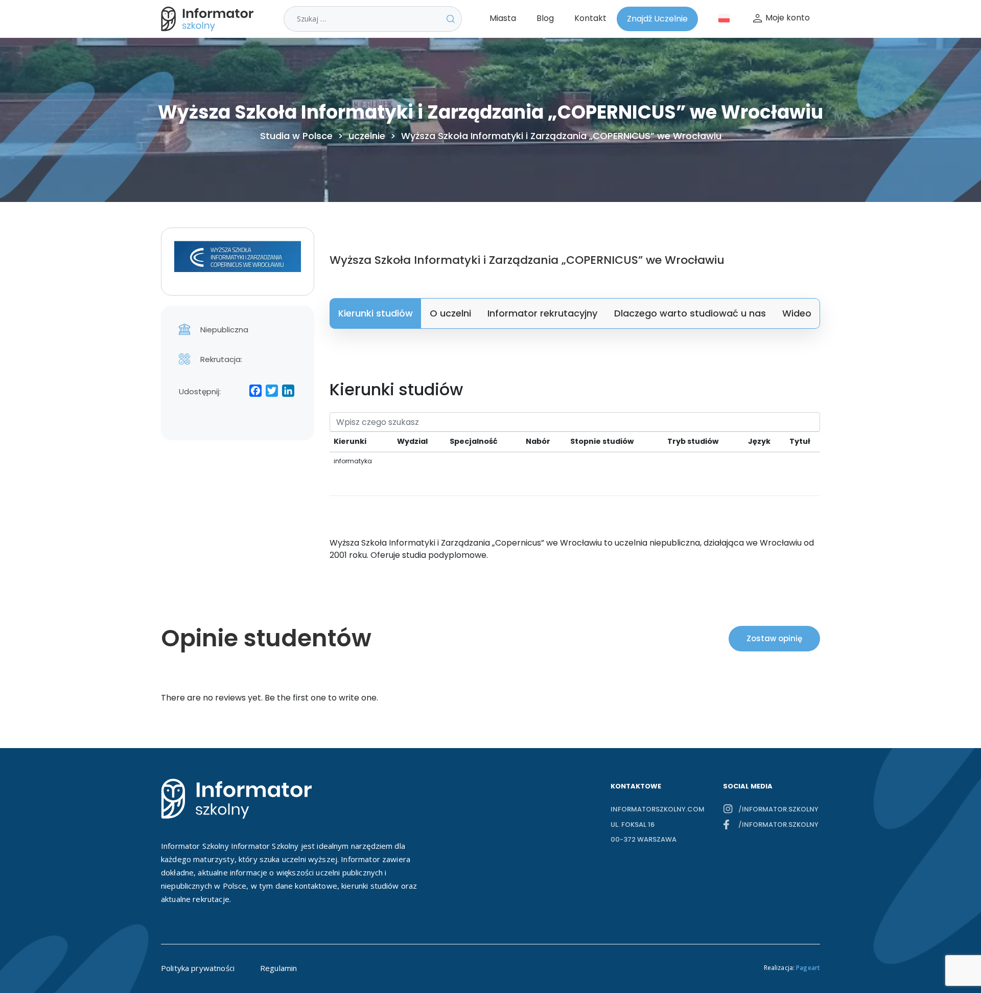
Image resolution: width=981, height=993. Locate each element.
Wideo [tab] (796, 313)
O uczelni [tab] (450, 313)
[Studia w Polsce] (209, 19)
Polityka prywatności (198, 968)
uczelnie (366, 136)
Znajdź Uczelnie (657, 19)
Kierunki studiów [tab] (375, 313)
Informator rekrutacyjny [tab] (542, 313)
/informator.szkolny (778, 809)
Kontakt (590, 18)
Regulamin (278, 968)
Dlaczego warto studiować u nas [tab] (690, 313)
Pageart (808, 967)
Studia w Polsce (296, 136)
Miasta (502, 18)
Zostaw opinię (774, 638)
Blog (545, 18)
